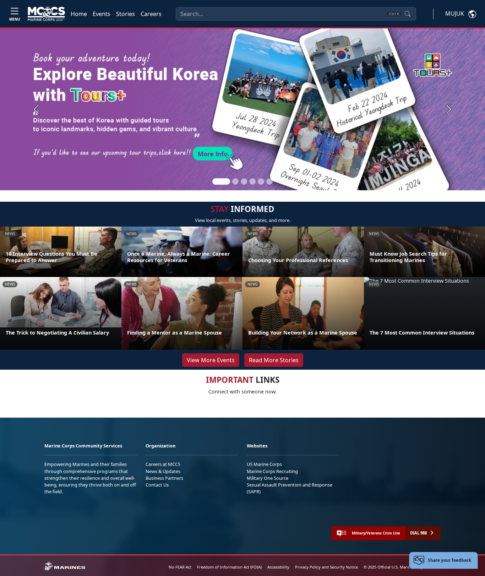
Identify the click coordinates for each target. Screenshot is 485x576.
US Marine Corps (264, 464)
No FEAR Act (180, 567)
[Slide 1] (221, 181)
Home (79, 14)
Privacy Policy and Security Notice (326, 567)
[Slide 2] (235, 181)
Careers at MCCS (163, 464)
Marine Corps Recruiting (272, 471)
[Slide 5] (261, 181)
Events (101, 14)
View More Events (211, 360)
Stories (125, 14)
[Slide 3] (244, 181)
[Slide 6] (269, 181)
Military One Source (267, 478)
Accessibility (278, 567)
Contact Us (157, 485)
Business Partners (164, 478)
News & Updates (163, 471)
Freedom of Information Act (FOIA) (229, 567)
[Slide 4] (252, 181)
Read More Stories (274, 360)
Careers (151, 14)
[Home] (46, 14)
